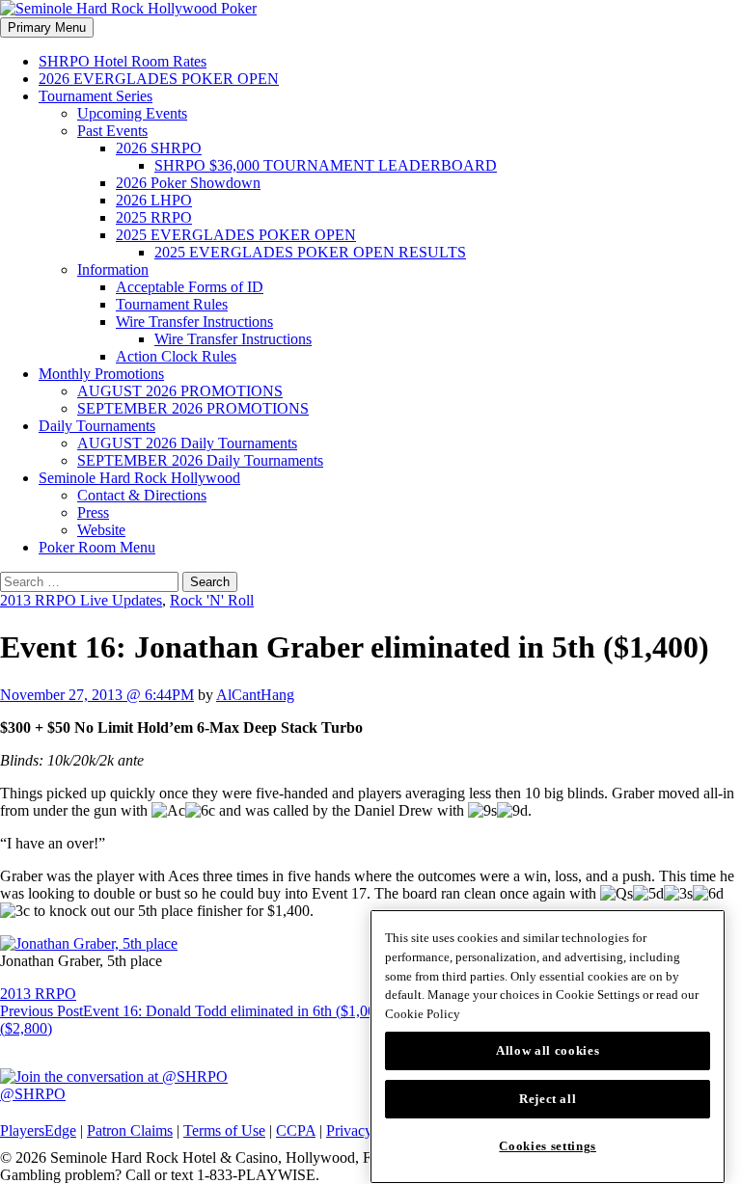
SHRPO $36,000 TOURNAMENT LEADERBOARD (325, 165)
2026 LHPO (154, 200)
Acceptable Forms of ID (189, 287)
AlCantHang (255, 694)
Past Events (112, 130)
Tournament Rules (172, 304)
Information (113, 269)
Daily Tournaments (97, 425)
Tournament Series (95, 96)
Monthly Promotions (101, 373)
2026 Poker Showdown (188, 183)
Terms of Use (224, 1130)
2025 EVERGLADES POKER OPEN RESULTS (310, 252)
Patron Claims (130, 1130)
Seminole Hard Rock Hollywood (139, 478)
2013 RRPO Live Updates (81, 600)
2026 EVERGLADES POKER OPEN (159, 78)
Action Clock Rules (176, 356)
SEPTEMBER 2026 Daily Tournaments (200, 460)
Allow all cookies (547, 1050)
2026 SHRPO (159, 148)
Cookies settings (547, 1146)
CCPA (296, 1130)
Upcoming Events (132, 113)
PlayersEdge (38, 1130)
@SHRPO (33, 1094)
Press (93, 512)
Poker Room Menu (97, 547)
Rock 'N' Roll (212, 600)
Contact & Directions (141, 495)
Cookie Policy (422, 1014)
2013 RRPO (38, 993)
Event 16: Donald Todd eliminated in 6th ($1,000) (194, 1011)
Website (101, 530)
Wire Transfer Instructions (194, 321)
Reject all (548, 1098)
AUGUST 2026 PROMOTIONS (180, 391)
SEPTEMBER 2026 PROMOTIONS (193, 408)
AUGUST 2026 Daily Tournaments (187, 443)
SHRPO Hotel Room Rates (122, 61)
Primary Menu (47, 27)
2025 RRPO (154, 217)
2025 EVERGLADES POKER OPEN (236, 235)
